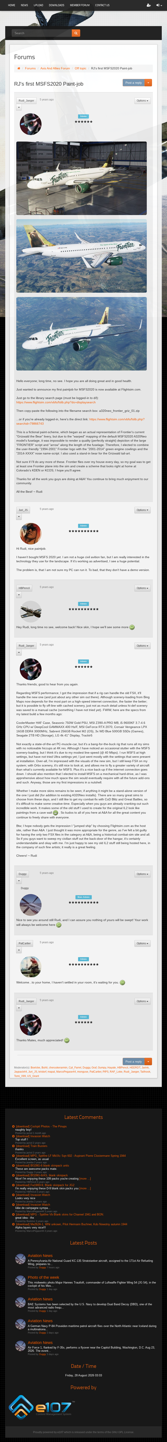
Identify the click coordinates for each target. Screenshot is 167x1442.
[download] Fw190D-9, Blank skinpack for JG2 (45, 1185)
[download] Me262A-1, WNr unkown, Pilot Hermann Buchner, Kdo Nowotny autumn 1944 (71, 1224)
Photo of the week (43, 1277)
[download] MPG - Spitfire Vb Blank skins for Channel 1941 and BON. (60, 1214)
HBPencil (24, 588)
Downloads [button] (56, 5)
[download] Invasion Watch (33, 1136)
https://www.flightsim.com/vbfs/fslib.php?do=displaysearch (56, 402)
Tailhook (145, 1071)
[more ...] (85, 1178)
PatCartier (25, 943)
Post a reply (133, 82)
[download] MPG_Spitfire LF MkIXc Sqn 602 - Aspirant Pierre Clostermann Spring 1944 (71, 1155)
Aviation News (40, 1255)
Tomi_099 (20, 1076)
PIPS (106, 1071)
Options (142, 100)
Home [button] (11, 5)
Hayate (111, 1067)
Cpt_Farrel (75, 1067)
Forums (30, 68)
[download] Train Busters (31, 1146)
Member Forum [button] (80, 5)
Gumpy (102, 1067)
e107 (60, 1432)
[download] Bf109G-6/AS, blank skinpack (42, 1175)
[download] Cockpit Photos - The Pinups (41, 1126)
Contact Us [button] (102, 5)
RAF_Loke (116, 1071)
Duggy (23, 874)
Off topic (80, 68)
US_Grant (33, 1076)
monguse (82, 1071)
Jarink (145, 1067)
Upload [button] (38, 5)
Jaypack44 (20, 1071)
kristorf (42, 1071)
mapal (51, 1071)
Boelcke (35, 1067)
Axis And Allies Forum (55, 68)
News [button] (24, 5)
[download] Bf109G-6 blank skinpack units (42, 1165)
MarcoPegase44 (66, 1071)
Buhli (45, 1067)
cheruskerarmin (58, 1067)
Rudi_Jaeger (26, 100)
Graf (94, 1067)
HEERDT (135, 1067)
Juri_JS (23, 510)
